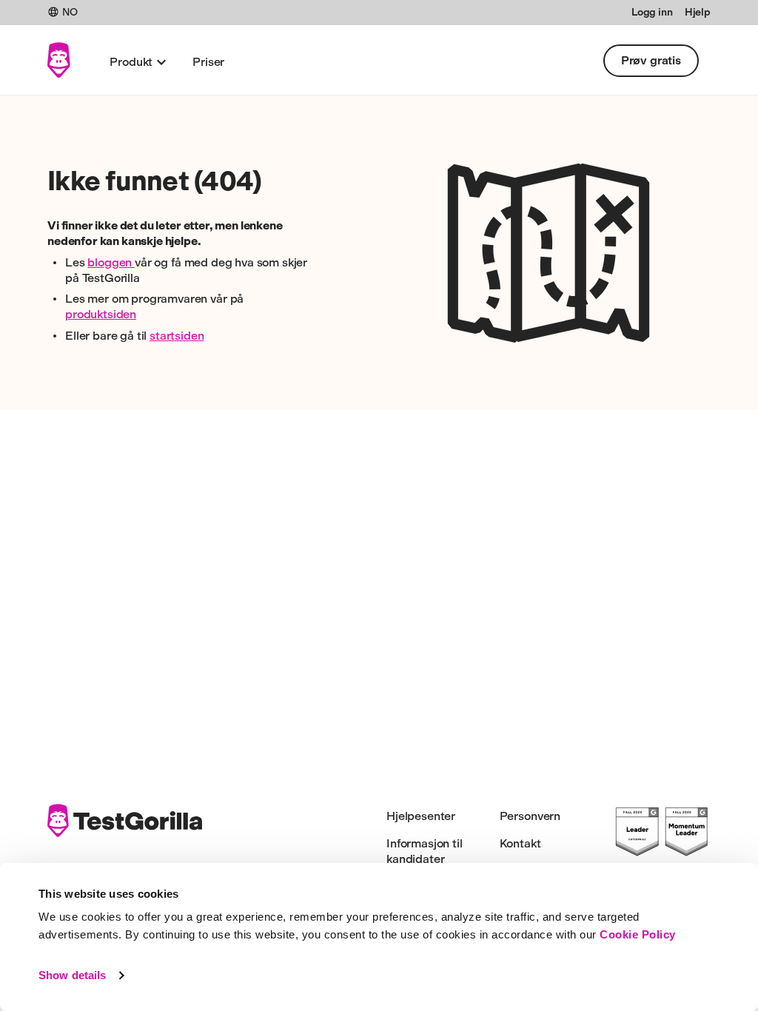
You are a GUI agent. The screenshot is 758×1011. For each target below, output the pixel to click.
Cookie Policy (638, 934)
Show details (72, 975)
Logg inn (652, 12)
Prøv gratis (651, 60)
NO (70, 12)
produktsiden (100, 314)
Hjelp (698, 12)
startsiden (177, 336)
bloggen (111, 262)
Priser (208, 62)
